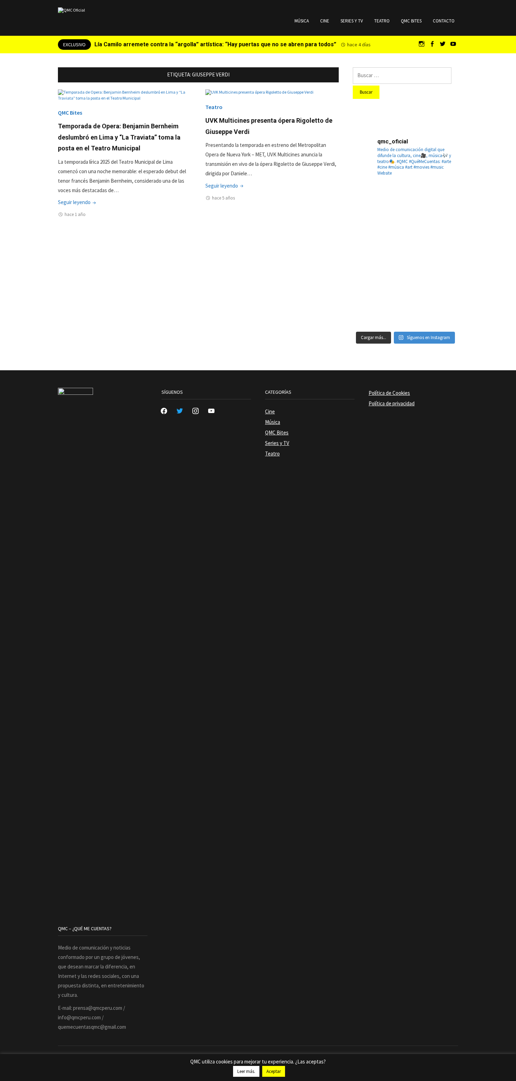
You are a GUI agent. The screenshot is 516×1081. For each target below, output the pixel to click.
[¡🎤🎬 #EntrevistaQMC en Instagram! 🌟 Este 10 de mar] (441, 309)
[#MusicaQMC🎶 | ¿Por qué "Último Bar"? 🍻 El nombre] (441, 237)
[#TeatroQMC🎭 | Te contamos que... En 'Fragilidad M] (369, 201)
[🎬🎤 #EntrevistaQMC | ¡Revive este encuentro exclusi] (405, 273)
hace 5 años (223, 198)
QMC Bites (411, 21)
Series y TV (351, 21)
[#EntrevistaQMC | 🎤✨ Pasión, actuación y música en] (405, 309)
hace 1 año (75, 214)
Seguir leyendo (77, 202)
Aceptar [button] (273, 1071)
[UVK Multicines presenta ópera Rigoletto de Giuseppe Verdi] (259, 92)
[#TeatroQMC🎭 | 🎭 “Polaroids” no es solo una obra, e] (441, 201)
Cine (324, 21)
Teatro (382, 21)
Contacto (444, 21)
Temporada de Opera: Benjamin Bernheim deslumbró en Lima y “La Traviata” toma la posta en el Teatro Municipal (119, 137)
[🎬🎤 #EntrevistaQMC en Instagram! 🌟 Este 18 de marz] (441, 273)
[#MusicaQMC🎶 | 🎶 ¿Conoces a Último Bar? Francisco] (405, 237)
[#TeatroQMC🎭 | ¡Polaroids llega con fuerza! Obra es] (369, 237)
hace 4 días (359, 44)
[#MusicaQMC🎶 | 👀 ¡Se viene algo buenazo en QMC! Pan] (369, 273)
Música (302, 21)
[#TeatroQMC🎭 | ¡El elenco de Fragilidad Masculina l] (405, 201)
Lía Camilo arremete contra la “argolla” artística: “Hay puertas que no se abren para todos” (215, 44)
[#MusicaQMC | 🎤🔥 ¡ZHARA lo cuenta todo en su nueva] (369, 309)
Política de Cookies (389, 393)
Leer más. (246, 1071)
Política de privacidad (392, 403)
